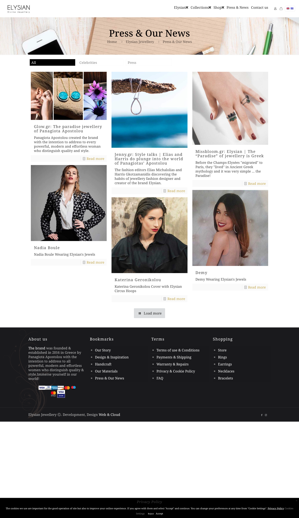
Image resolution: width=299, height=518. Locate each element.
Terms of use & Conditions (178, 350)
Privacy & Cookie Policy (176, 371)
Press (132, 62)
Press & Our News (109, 378)
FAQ (160, 378)
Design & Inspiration (112, 357)
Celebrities (88, 62)
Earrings (225, 364)
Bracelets (225, 378)
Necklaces (226, 371)
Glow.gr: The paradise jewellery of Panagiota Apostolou (68, 128)
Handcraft (103, 364)
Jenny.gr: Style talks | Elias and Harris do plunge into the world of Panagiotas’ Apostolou (149, 159)
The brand (36, 348)
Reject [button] (151, 513)
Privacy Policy (276, 508)
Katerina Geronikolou (138, 279)
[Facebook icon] (261, 414)
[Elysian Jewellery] (18, 8)
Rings (222, 357)
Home (112, 41)
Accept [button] (159, 513)
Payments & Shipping (174, 357)
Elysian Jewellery (140, 41)
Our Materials (106, 371)
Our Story (103, 350)
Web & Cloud (109, 414)
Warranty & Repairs (173, 364)
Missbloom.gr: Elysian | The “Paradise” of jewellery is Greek (229, 153)
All (33, 62)
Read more (95, 158)
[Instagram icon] (266, 414)
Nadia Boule (47, 247)
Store (222, 350)
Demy (201, 272)
